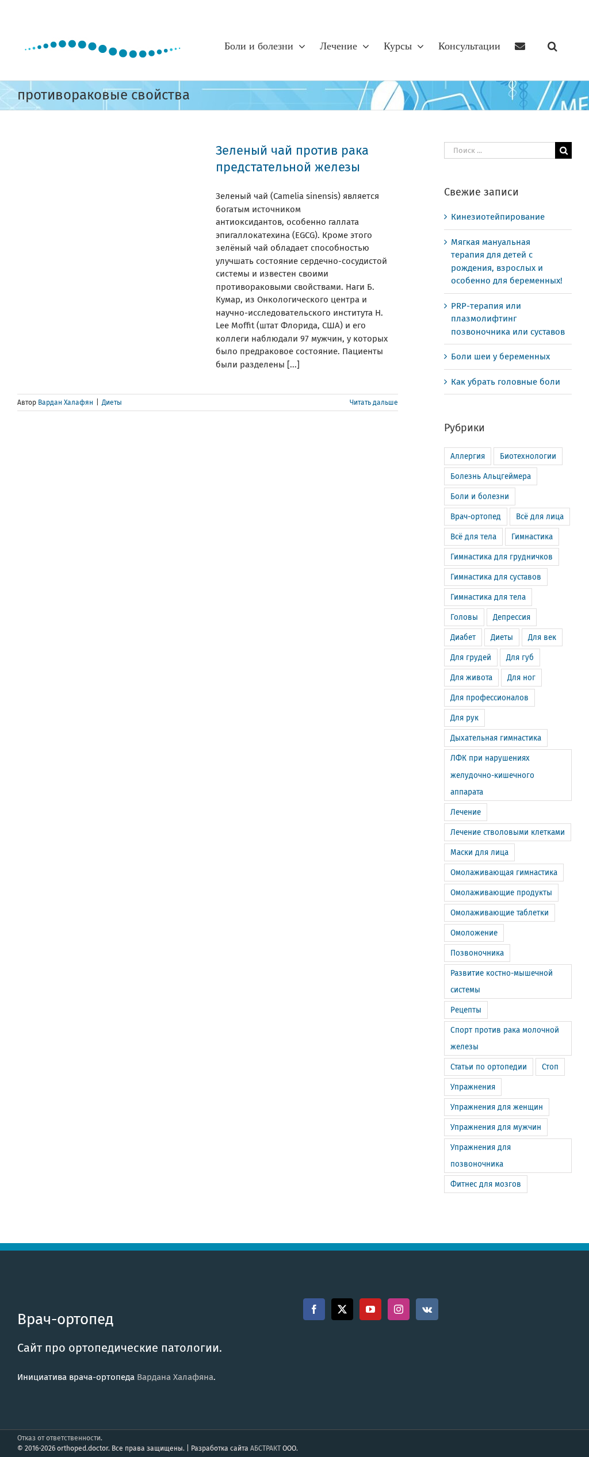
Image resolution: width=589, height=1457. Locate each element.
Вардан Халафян (65, 402)
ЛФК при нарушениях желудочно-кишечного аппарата (492, 774)
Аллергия (467, 456)
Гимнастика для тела (488, 597)
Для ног (521, 678)
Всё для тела (473, 537)
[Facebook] (314, 1309)
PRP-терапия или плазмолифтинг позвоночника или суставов (508, 319)
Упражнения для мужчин (495, 1127)
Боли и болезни (479, 496)
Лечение (465, 812)
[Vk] (427, 1309)
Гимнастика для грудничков (501, 557)
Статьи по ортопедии (488, 1067)
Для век (542, 637)
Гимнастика (532, 537)
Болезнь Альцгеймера (490, 476)
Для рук (464, 718)
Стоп (550, 1067)
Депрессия (511, 617)
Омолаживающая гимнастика (503, 872)
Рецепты (465, 1010)
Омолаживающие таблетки (499, 913)
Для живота (471, 678)
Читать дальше (374, 402)
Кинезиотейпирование (498, 217)
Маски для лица (479, 852)
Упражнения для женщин (496, 1107)
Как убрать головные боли (505, 382)
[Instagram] (399, 1309)
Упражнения (472, 1087)
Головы (464, 617)
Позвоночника (477, 953)
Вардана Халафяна (175, 1377)
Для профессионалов (489, 698)
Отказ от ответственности (59, 1438)
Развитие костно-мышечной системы (501, 981)
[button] (552, 45)
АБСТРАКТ (265, 1448)
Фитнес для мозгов (485, 1184)
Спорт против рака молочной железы (504, 1038)
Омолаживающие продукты (501, 893)
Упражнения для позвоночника (480, 1155)
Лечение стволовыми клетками (507, 832)
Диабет (463, 637)
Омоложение (474, 933)
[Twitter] (342, 1309)
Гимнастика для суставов (495, 577)
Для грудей (470, 657)
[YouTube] (370, 1309)
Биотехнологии (528, 456)
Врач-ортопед (475, 517)
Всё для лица (540, 517)
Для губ (520, 657)
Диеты (112, 402)
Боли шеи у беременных (500, 356)
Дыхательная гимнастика (495, 738)
